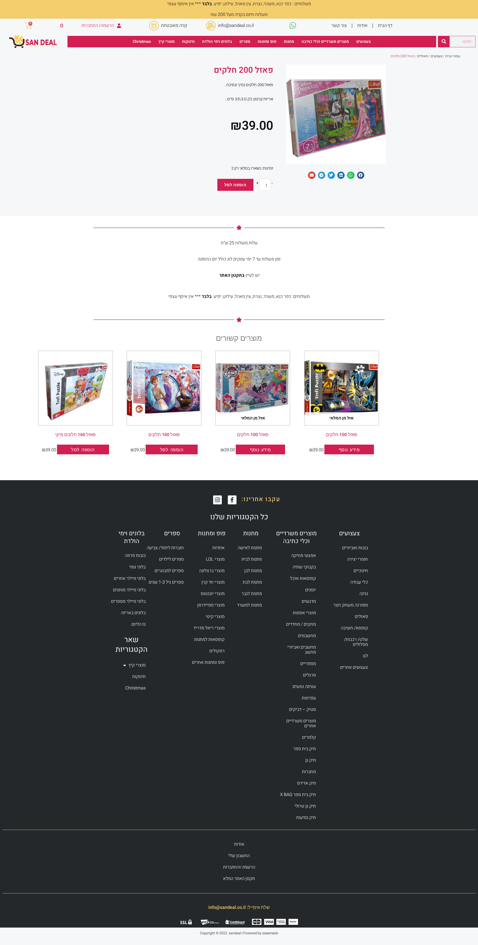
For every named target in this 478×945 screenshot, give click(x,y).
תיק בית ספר (304, 748)
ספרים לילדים (171, 559)
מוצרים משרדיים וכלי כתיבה (325, 42)
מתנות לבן (253, 570)
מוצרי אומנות (304, 612)
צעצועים (363, 42)
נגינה (363, 593)
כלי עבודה (359, 582)
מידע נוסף (349, 449)
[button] (360, 175)
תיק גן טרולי (305, 806)
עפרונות (309, 698)
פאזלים (422, 56)
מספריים (308, 663)
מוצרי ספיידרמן (211, 605)
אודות (362, 25)
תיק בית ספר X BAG (298, 794)
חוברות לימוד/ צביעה (165, 547)
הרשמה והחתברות (239, 867)
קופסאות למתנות (209, 639)
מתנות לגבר (251, 593)
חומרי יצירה (357, 559)
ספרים (244, 42)
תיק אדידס (306, 783)
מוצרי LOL (215, 559)
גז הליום (138, 624)
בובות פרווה (135, 555)
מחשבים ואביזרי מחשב (301, 650)
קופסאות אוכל (303, 578)
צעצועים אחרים (354, 667)
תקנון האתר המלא (239, 878)
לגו (365, 656)
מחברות (309, 771)
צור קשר (339, 25)
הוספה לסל (235, 184)
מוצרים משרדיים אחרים (301, 723)
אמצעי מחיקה (303, 555)
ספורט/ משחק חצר (350, 605)
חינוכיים (361, 570)
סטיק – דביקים (302, 709)
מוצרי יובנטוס (213, 593)
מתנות (289, 42)
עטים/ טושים (304, 686)
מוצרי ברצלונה (212, 570)
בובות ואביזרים (355, 547)
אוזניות (218, 547)
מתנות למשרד (249, 605)
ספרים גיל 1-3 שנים (166, 582)
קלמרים (309, 737)
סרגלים (309, 675)
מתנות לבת (252, 582)
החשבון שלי (239, 855)
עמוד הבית (452, 56)
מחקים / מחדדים (301, 624)
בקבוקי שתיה (304, 567)
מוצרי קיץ (166, 42)
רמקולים (217, 651)
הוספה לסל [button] (171, 449)
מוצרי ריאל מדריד (209, 628)
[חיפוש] (444, 41)
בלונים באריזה (133, 612)
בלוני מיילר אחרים (130, 578)
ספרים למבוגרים (169, 570)
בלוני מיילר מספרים (128, 601)
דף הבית (385, 25)
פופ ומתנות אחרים (208, 662)
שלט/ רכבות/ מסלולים (356, 642)
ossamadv (270, 933)
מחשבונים (307, 635)
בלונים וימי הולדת (217, 42)
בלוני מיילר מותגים (129, 590)
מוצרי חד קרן (213, 582)
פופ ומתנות (267, 42)
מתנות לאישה (250, 547)
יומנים (310, 590)
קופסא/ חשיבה (354, 628)
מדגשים (309, 601)
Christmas (142, 42)
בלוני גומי (137, 567)
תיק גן (310, 760)
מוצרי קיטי (215, 616)
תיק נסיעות (306, 817)
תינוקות (188, 42)
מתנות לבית (251, 559)
